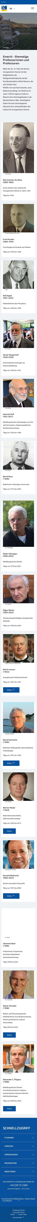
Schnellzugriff (16, 1128)
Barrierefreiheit (17, 1217)
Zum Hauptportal (19, 1212)
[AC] (4, 8)
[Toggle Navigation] (32, 8)
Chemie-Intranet (30, 1199)
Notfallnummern (18, 1199)
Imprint (12, 1214)
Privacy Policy (22, 1214)
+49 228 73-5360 (18, 1185)
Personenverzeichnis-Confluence (7, 1200)
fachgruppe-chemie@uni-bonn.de (18, 1182)
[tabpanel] (18, 31)
